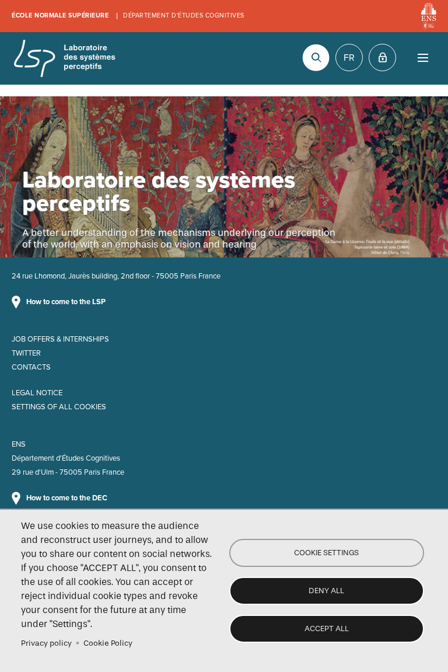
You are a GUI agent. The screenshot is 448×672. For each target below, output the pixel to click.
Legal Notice (37, 393)
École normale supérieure (60, 15)
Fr (349, 58)
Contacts (31, 367)
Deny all (326, 591)
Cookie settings (326, 553)
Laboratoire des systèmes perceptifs (64, 58)
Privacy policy (46, 643)
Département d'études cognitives (183, 15)
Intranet (382, 57)
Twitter (26, 353)
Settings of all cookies (59, 407)
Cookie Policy (107, 643)
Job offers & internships (60, 339)
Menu (422, 57)
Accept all (326, 628)
